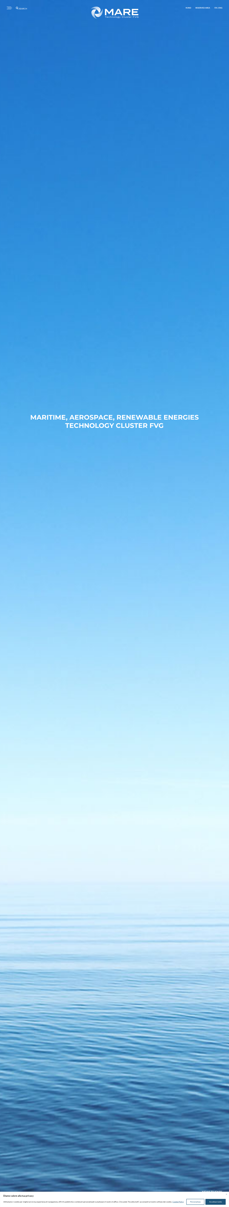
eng (220, 8)
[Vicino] (226, 1194)
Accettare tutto (215, 1202)
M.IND (188, 8)
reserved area (202, 8)
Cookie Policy (178, 1202)
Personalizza (195, 1202)
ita (215, 8)
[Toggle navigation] (9, 8)
